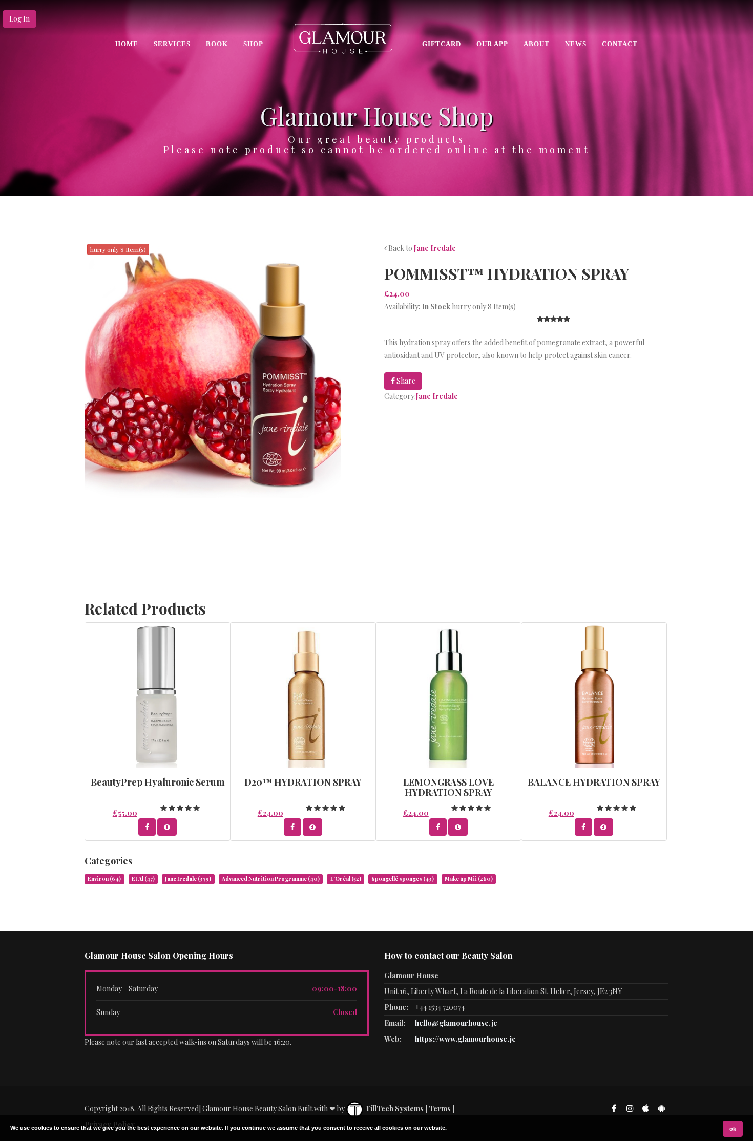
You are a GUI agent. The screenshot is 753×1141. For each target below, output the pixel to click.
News (576, 44)
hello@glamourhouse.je (456, 1023)
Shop (253, 44)
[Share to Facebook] (147, 827)
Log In (19, 19)
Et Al (143, 878)
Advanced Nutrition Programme (271, 878)
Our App (492, 44)
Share (405, 381)
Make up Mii (469, 878)
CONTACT (620, 44)
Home (126, 44)
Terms (440, 1108)
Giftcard (441, 44)
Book (217, 44)
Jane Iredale (435, 248)
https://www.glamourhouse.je (465, 1039)
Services (172, 44)
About (537, 44)
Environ (104, 878)
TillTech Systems (394, 1108)
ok (732, 1129)
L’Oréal (345, 878)
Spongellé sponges (402, 878)
